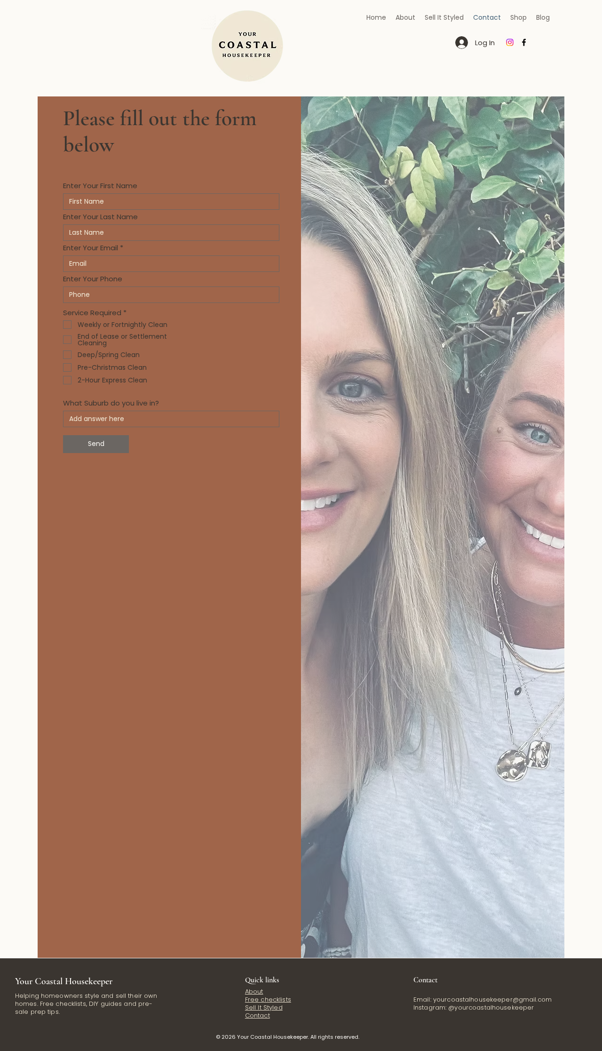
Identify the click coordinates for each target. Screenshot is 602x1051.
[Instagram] (510, 42)
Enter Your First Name (100, 185)
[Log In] (461, 42)
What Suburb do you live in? (111, 402)
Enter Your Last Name (100, 216)
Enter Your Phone (92, 278)
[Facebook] (524, 42)
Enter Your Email (90, 247)
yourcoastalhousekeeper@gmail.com (492, 999)
